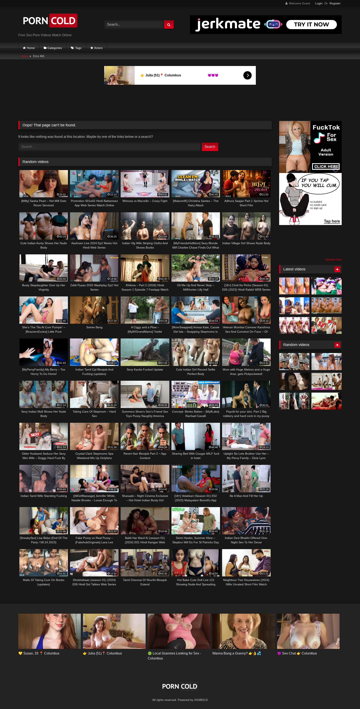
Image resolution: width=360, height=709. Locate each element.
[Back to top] (347, 697)
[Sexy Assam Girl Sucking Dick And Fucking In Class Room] (326, 325)
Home (31, 48)
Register (335, 3)
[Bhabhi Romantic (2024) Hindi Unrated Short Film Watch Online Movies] (326, 401)
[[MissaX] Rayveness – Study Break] (294, 381)
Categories (55, 48)
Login (318, 3)
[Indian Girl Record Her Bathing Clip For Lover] (294, 401)
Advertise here (333, 259)
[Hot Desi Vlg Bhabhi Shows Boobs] (326, 286)
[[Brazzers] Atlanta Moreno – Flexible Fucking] (326, 361)
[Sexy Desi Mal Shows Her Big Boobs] (294, 286)
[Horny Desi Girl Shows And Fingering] (294, 325)
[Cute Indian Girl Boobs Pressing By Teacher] (294, 361)
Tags (78, 48)
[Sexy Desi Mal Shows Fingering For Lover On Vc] (326, 305)
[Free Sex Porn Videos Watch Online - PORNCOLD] (49, 21)
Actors (98, 48)
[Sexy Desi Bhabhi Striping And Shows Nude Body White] (294, 305)
